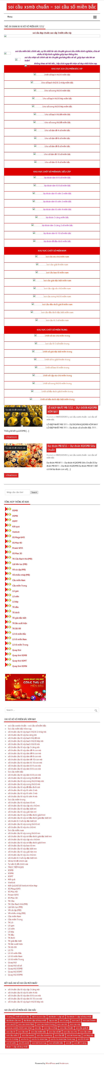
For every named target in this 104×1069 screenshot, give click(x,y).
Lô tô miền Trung (20, 645)
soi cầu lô (10, 1032)
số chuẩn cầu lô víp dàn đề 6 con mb (24, 753)
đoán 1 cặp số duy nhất (17, 1047)
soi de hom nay (74, 1035)
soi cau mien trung (46, 1024)
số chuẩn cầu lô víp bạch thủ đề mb (24, 738)
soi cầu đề (59, 1035)
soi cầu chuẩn (66, 1028)
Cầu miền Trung (19, 585)
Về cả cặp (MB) (19, 569)
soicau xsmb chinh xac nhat (19, 1028)
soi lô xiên (11, 1043)
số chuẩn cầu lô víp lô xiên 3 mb (22, 793)
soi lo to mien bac (40, 1039)
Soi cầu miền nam (16, 830)
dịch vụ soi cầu (39, 1016)
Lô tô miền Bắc (19, 634)
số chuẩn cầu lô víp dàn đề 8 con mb (24, 756)
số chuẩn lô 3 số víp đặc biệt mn (22, 858)
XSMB (15, 510)
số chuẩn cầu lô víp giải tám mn (22, 852)
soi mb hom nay (39, 1043)
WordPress (51, 1063)
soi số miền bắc (56, 1043)
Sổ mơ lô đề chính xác (18, 861)
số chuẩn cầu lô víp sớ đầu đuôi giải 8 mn (27, 842)
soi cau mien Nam (26, 1024)
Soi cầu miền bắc (15, 772)
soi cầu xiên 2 (12, 1035)
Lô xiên (15, 596)
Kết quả (16, 526)
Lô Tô (10, 950)
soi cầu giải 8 (82, 1028)
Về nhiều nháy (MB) (21, 575)
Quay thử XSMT (19, 661)
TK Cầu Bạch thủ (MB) (22, 559)
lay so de (53, 1020)
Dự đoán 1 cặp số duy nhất (79, 1016)
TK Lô (10, 922)
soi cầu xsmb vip (44, 1035)
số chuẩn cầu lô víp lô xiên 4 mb (22, 796)
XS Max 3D (17, 553)
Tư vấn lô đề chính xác (15, 410)
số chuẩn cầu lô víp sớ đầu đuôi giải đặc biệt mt (29, 818)
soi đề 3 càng (80, 1043)
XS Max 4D (17, 543)
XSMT (14, 521)
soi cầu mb (23, 1032)
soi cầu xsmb (28, 1035)
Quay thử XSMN (19, 666)
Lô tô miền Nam (19, 639)
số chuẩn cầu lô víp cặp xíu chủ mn (24, 839)
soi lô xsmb (24, 1043)
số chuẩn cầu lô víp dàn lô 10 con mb (25, 762)
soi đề (69, 1043)
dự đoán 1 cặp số (56, 1016)
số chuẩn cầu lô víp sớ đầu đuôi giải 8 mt (26, 815)
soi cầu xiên (85, 1032)
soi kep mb (88, 1035)
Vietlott (16, 532)
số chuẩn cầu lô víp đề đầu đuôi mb (24, 787)
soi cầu (38, 1028)
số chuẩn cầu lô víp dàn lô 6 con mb (24, 769)
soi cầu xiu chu (70, 1032)
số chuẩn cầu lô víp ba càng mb (22, 735)
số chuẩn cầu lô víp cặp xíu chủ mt (24, 805)
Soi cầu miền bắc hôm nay (20, 729)
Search (34, 492)
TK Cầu (11, 901)
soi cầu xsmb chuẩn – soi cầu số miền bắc (52, 7)
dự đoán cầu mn (13, 1020)
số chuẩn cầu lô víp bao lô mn (21, 845)
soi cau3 (76, 1020)
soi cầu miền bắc (38, 1032)
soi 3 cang (64, 1020)
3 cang (9, 1016)
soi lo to (25, 1039)
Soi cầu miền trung (16, 799)
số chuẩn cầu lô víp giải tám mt (22, 812)
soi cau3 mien (89, 1020)
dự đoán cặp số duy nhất (35, 1020)
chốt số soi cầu (22, 1016)
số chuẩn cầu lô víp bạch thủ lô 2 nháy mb (27, 732)
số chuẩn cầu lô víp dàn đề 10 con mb (25, 759)
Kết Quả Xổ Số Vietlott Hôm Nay (22, 885)
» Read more (11, 437)
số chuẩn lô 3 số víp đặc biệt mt (22, 821)
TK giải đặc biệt (19, 618)
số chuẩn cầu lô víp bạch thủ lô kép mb (25, 741)
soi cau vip (75, 1024)
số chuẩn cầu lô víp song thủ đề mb (24, 778)
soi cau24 (11, 1024)
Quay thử (16, 650)
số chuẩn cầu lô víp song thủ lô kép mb (26, 781)
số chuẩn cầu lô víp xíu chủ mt (22, 827)
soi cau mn (62, 1024)
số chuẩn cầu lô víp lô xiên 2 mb (22, 790)
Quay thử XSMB (19, 655)
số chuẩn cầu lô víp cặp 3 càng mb (23, 747)
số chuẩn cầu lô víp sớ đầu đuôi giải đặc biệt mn (30, 836)
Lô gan (15, 591)
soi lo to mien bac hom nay (63, 1039)
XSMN (15, 516)
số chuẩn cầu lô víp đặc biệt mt (22, 809)
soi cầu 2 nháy (50, 1028)
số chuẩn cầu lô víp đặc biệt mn (22, 849)
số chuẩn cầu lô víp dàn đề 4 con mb (24, 750)
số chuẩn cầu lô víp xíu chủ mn (22, 855)
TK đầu (15, 607)
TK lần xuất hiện (19, 623)
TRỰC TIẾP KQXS (16, 867)
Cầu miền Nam (18, 580)
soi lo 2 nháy (12, 1039)
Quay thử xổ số (15, 965)
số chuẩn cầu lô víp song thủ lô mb (24, 784)
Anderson (64, 1063)
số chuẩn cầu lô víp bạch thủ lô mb (24, 744)
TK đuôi (16, 612)
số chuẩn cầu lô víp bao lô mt (21, 802)
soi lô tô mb (83, 1039)
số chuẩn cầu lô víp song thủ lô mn (24, 833)
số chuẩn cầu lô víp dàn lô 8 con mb (24, 775)
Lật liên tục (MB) (19, 564)
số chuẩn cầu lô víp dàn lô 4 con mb (24, 766)
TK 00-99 (16, 628)
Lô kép (15, 602)
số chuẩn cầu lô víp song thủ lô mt (24, 824)
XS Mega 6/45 (18, 537)
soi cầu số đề (55, 1032)
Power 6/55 (17, 548)
